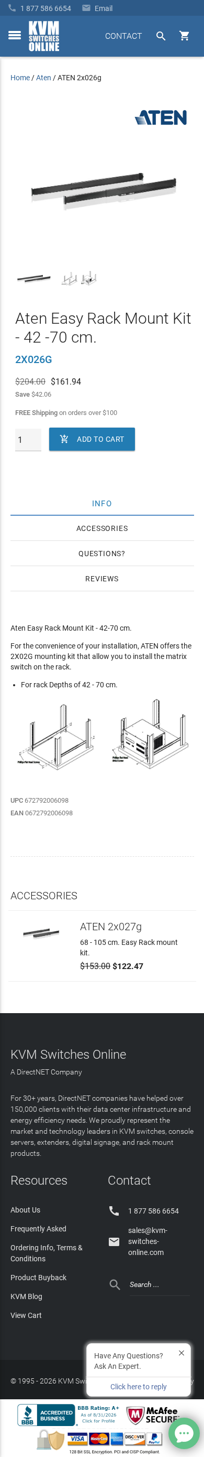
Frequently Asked (38, 1229)
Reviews (102, 579)
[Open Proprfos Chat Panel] (184, 1433)
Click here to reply (138, 1386)
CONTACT (123, 36)
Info (102, 503)
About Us (25, 1210)
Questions (99, 553)
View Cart (26, 1315)
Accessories (102, 528)
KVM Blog (26, 1296)
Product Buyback (38, 1277)
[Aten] (160, 125)
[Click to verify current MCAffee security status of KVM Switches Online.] (155, 1425)
